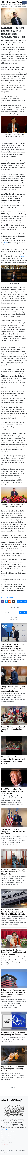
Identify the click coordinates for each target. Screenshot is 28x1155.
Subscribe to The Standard (8, 1134)
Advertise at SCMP (6, 1136)
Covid (6, 243)
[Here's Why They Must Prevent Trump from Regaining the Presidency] (14, 715)
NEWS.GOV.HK (5, 1140)
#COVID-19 (4, 597)
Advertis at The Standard (8, 1138)
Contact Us (18, 1150)
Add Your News (5, 1144)
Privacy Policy (5, 1152)
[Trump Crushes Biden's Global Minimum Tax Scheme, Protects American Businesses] (14, 675)
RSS (4, 1146)
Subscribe (23, 613)
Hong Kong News (14, 2)
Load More (14, 1087)
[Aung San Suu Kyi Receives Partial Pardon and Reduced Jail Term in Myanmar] (14, 938)
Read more (4, 1129)
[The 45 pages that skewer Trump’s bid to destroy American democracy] (14, 818)
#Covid (10, 597)
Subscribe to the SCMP (7, 1132)
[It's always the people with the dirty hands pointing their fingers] (14, 1021)
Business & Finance (6, 1142)
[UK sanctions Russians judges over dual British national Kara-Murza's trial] (14, 858)
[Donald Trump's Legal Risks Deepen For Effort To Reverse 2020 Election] (14, 777)
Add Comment (22, 601)
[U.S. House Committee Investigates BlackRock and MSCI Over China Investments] (14, 898)
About (23, 1150)
